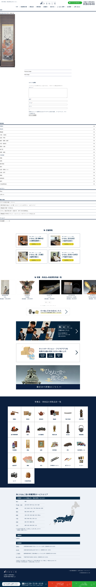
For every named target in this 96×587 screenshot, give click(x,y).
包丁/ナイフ (68, 465)
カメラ (14, 481)
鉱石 (1, 181)
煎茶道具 (2, 178)
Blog (1, 191)
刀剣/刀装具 (68, 419)
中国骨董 (14, 450)
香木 (1, 166)
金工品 (1, 149)
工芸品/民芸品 (3, 184)
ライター (81, 465)
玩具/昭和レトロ (81, 450)
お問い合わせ (77, 6)
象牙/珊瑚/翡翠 (14, 434)
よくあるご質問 (60, 6)
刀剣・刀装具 (3, 134)
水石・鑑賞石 (3, 143)
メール (31, 102)
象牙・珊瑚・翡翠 (4, 140)
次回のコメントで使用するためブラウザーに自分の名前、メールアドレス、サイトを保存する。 (47, 112)
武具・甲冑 (2, 137)
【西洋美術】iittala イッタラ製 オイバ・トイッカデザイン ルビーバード (18, 205)
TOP (17, 6)
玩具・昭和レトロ (4, 169)
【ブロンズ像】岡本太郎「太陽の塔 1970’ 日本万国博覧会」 (14, 210)
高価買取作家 (24, 6)
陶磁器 (1, 132)
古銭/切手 (14, 465)
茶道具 (27, 419)
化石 (41, 465)
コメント (31, 87)
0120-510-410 (10, 576)
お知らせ (2, 194)
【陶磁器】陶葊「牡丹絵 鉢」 (7, 208)
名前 (30, 99)
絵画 (1, 160)
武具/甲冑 (81, 419)
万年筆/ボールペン (54, 465)
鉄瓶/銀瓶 (81, 434)
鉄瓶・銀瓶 (2, 152)
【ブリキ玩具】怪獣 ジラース (7, 202)
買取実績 (39, 6)
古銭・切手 (2, 172)
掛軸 (1, 158)
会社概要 (69, 6)
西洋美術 (2, 163)
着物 (1, 175)
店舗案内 (45, 6)
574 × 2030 (9, 13)
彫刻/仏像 (54, 434)
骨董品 (14, 419)
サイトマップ (87, 570)
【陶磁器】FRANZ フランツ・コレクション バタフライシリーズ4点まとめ (17, 213)
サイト (30, 106)
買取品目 (32, 6)
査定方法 (52, 6)
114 (13, 13)
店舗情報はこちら (35, 244)
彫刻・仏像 (2, 146)
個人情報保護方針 (73, 570)
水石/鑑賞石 (41, 434)
